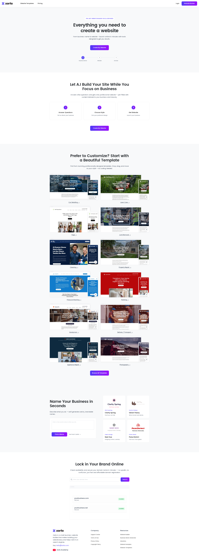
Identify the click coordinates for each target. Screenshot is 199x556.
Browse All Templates (99, 373)
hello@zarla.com (62, 545)
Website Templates (27, 3)
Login (177, 3)
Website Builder (189, 3)
